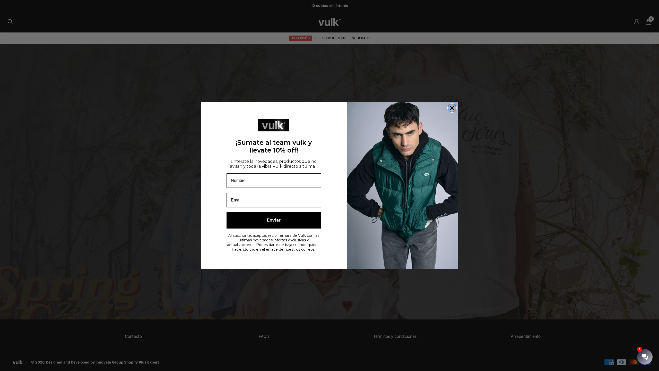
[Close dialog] (452, 108)
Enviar (274, 220)
